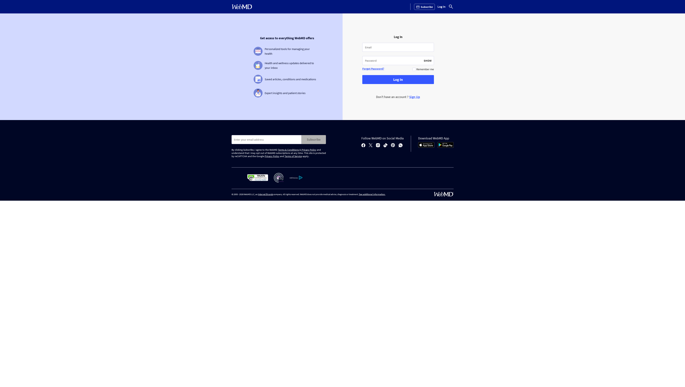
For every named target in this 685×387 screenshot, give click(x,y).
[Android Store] (446, 147)
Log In (442, 7)
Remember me (425, 69)
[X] (370, 145)
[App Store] (426, 147)
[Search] (451, 6)
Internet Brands (265, 194)
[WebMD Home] (242, 6)
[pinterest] (393, 145)
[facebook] (363, 145)
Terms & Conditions (288, 149)
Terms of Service (293, 156)
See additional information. (372, 194)
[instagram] (378, 145)
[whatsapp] (400, 145)
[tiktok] (385, 145)
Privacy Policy (308, 149)
